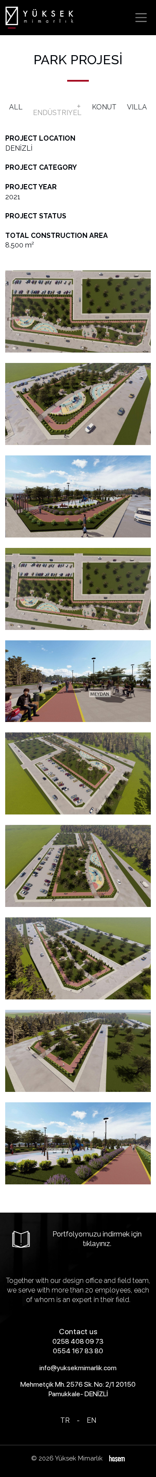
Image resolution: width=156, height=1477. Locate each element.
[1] (141, 17)
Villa (137, 107)
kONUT (104, 107)
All (16, 107)
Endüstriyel (57, 112)
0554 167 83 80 (78, 1351)
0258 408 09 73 (78, 1341)
